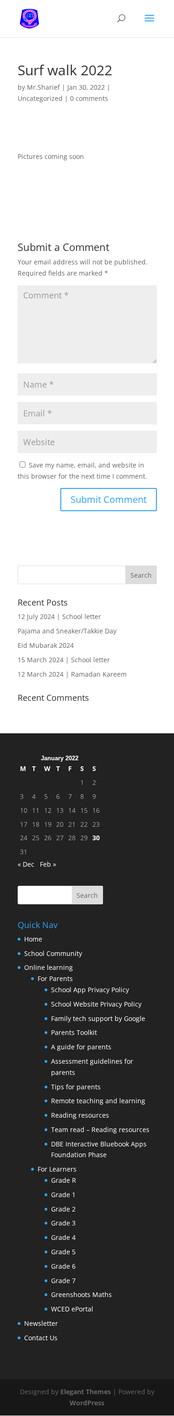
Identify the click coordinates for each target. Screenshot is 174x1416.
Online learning (48, 967)
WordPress (87, 1402)
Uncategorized (40, 98)
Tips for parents (76, 1086)
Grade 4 (63, 1237)
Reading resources (80, 1115)
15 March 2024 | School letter (64, 659)
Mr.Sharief (43, 87)
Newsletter (41, 1323)
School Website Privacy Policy (96, 1004)
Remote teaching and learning (98, 1100)
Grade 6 (63, 1266)
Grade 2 (63, 1209)
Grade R (63, 1180)
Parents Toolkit (74, 1032)
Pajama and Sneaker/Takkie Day (67, 630)
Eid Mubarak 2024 (46, 645)
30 (96, 837)
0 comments (89, 98)
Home (33, 939)
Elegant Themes (85, 1391)
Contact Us (41, 1337)
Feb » (48, 864)
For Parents (55, 978)
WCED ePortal (72, 1308)
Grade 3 (63, 1222)
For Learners (57, 1169)
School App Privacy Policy (90, 989)
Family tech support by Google (98, 1018)
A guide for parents (81, 1046)
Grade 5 (63, 1251)
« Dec (26, 864)
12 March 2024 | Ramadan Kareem (72, 674)
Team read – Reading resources (100, 1129)
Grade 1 (63, 1194)
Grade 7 (63, 1280)
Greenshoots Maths (81, 1294)
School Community (53, 953)
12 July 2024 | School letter (59, 616)
